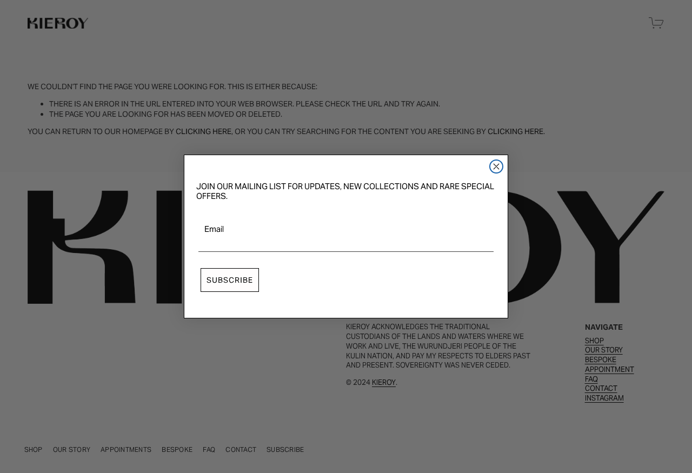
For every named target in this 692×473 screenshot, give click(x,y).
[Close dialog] (496, 166)
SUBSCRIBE (230, 280)
